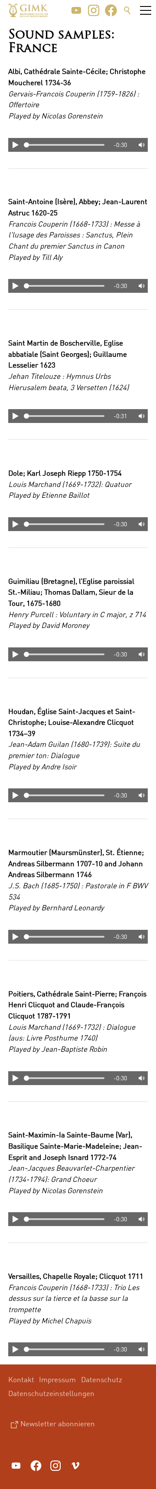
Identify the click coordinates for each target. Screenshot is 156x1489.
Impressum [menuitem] (57, 1379)
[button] (76, 10)
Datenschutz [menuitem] (101, 1379)
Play (15, 145)
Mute (141, 145)
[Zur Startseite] (28, 10)
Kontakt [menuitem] (21, 1379)
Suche (127, 10)
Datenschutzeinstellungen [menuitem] (51, 1393)
